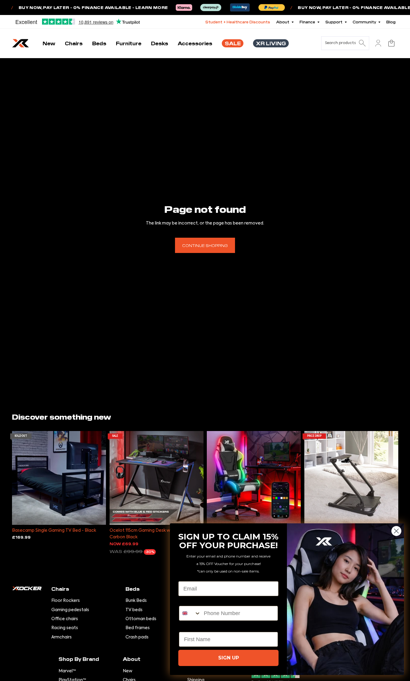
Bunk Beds (136, 601)
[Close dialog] (396, 531)
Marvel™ (67, 671)
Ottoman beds (140, 619)
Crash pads (137, 637)
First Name (193, 627)
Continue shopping (205, 245)
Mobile (187, 601)
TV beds (134, 610)
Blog (391, 21)
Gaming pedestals (70, 610)
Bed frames (137, 628)
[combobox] (190, 613)
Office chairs (64, 619)
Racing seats (64, 628)
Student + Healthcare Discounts (237, 21)
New (127, 671)
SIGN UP (228, 658)
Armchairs (61, 637)
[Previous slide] (21, 477)
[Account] (378, 43)
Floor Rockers (65, 601)
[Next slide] (97, 477)
